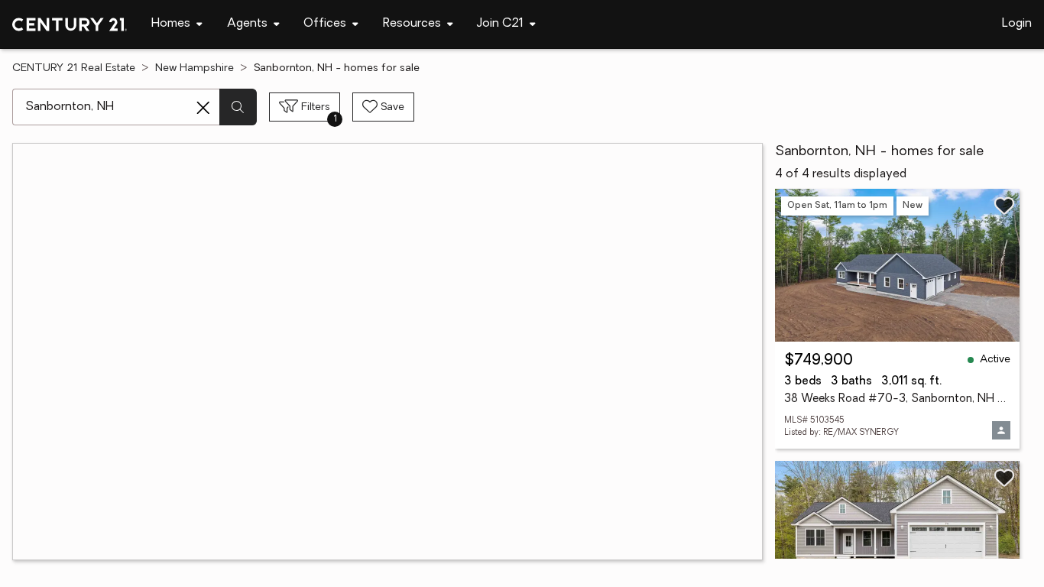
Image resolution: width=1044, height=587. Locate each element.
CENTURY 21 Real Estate (73, 68)
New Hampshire (194, 68)
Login (1017, 24)
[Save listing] (1004, 205)
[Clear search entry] (203, 108)
